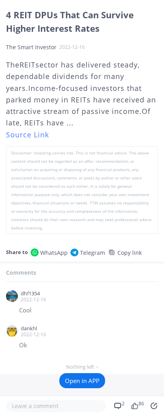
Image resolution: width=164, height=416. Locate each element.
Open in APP (82, 381)
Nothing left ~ (82, 366)
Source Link (27, 134)
